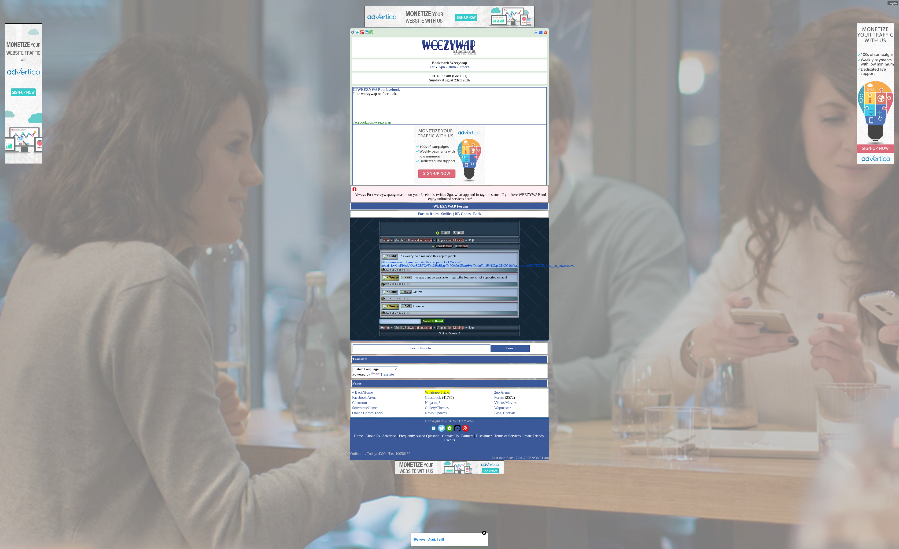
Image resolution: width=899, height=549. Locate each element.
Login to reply (444, 246)
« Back (357, 392)
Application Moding (450, 240)
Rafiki (393, 256)
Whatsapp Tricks (437, 392)
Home (385, 240)
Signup (458, 232)
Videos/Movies (505, 403)
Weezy (394, 277)
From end (461, 246)
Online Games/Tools (367, 413)
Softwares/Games (365, 408)
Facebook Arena (364, 397)
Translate (387, 374)
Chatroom (359, 403)
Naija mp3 (432, 403)
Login (445, 232)
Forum (499, 397)
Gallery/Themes (437, 408)
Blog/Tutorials (504, 413)
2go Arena (502, 392)
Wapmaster (502, 408)
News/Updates (436, 413)
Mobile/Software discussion (413, 240)
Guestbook (433, 397)
